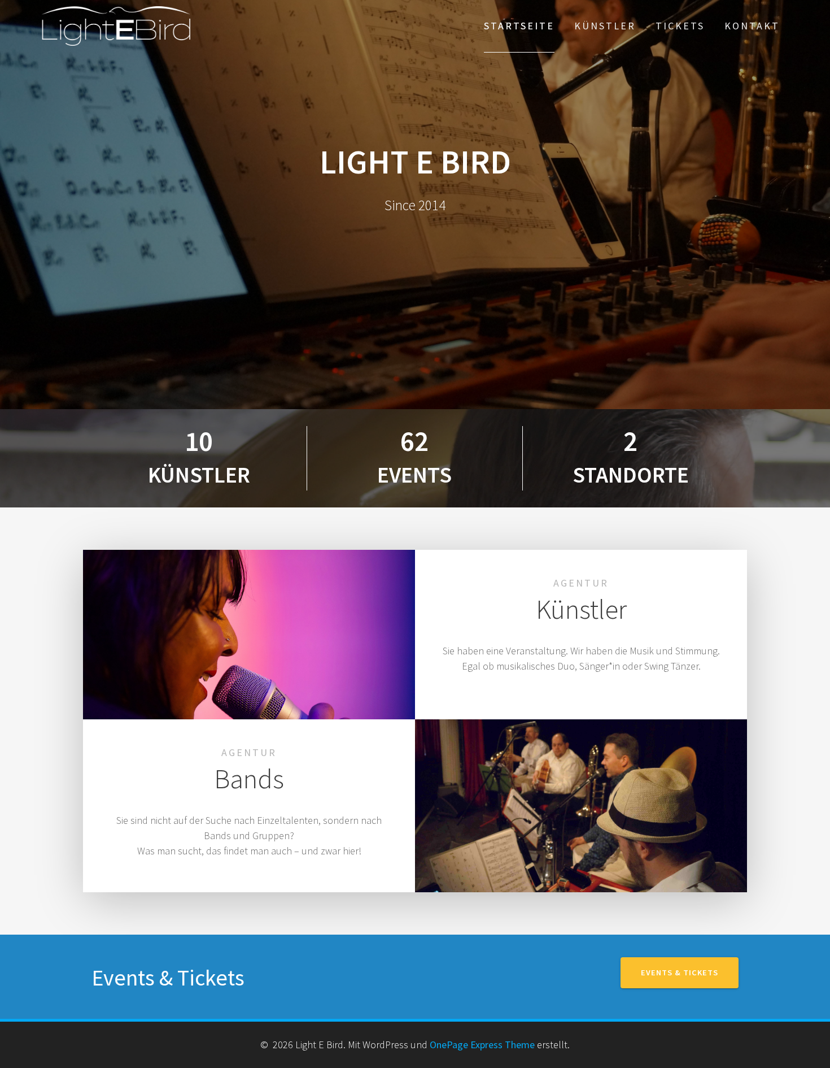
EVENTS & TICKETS (679, 972)
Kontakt (752, 25)
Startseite (519, 25)
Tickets (680, 25)
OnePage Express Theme (482, 1044)
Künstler (605, 25)
